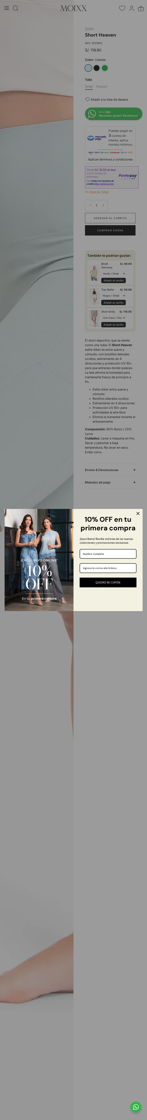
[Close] (138, 513)
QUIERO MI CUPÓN (108, 582)
